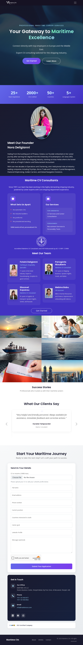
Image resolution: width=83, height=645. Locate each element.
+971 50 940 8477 (23, 598)
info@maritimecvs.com (24, 607)
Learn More (51, 61)
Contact (48, 640)
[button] (76, 424)
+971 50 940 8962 (23, 600)
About (34, 640)
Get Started (32, 61)
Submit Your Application (41, 566)
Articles (40, 640)
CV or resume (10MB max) (19, 473)
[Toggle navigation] (74, 2)
